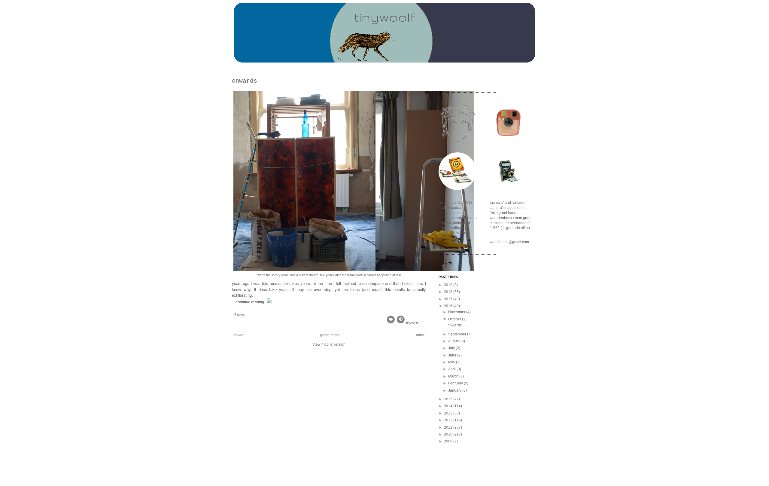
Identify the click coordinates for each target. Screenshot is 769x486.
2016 (448, 306)
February (456, 383)
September (457, 334)
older (420, 335)
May (452, 362)
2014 (448, 406)
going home (330, 335)
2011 (448, 427)
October (455, 319)
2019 (448, 285)
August (454, 341)
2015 (448, 399)
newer (238, 335)
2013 (448, 413)
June (452, 355)
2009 (448, 441)
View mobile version (328, 344)
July (452, 348)
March (453, 376)
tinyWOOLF (415, 323)
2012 (448, 420)
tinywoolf (384, 17)
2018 (448, 292)
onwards (244, 81)
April (452, 369)
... (248, 302)
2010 (448, 434)
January (455, 390)
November (457, 312)
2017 (448, 299)
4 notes (239, 314)
